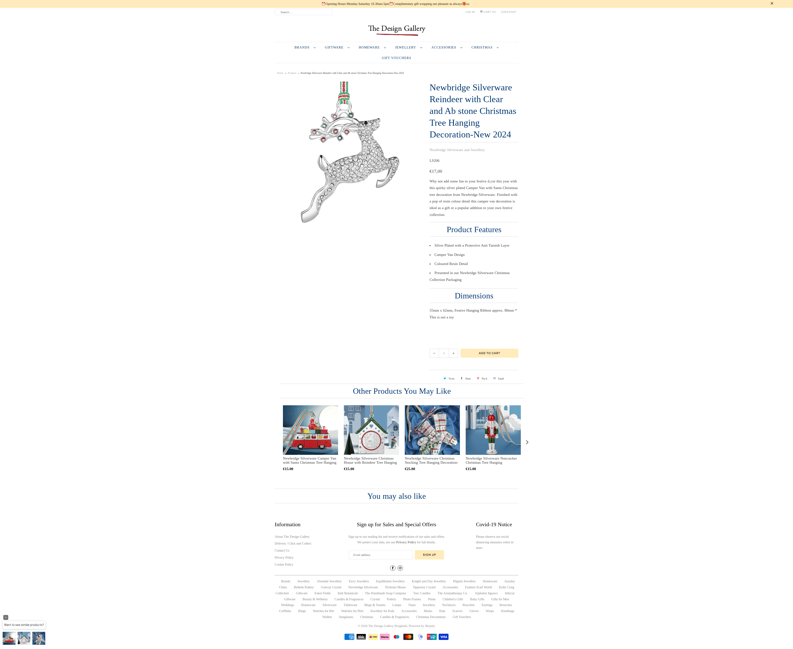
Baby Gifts (477, 599)
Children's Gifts (453, 599)
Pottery (391, 599)
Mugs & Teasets (374, 605)
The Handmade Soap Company (385, 593)
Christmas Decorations (431, 617)
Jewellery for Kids (382, 611)
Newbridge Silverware (363, 587)
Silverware (330, 605)
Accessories (444, 47)
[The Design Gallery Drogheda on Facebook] (392, 568)
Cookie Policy (284, 564)
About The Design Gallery (292, 536)
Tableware (350, 605)
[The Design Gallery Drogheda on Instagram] (400, 568)
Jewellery (406, 47)
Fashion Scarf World (478, 587)
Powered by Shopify (422, 626)
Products (292, 73)
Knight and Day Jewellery (429, 581)
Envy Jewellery (359, 581)
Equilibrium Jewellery (390, 581)
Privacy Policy (284, 557)
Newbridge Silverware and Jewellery (457, 150)
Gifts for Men (500, 599)
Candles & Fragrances (349, 599)
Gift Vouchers (396, 58)
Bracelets (469, 605)
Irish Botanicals (348, 593)
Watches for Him (352, 611)
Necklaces (449, 605)
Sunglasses (346, 617)
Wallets (327, 617)
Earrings (487, 605)
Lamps (396, 605)
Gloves (474, 611)
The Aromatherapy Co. (453, 593)
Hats (442, 611)
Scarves (457, 611)
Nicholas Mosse (395, 587)
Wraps (490, 611)
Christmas (483, 47)
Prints (432, 599)
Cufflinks (285, 611)
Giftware (335, 47)
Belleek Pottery (304, 587)
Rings (302, 611)
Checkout (508, 12)
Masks (428, 611)
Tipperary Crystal (424, 587)
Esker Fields (323, 593)
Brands (303, 47)
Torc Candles (422, 593)
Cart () (489, 12)
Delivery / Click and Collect (293, 543)
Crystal (375, 599)
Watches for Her (323, 611)
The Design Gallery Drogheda (387, 626)
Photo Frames (412, 599)
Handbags (507, 611)
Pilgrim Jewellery (464, 581)
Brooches (506, 605)
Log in (470, 12)
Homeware (370, 47)
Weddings (287, 605)
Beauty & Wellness (315, 599)
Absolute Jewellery (329, 581)
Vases (412, 605)
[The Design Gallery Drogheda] (396, 30)
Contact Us (282, 550)
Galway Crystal (331, 587)
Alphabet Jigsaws (486, 593)
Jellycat (509, 593)
